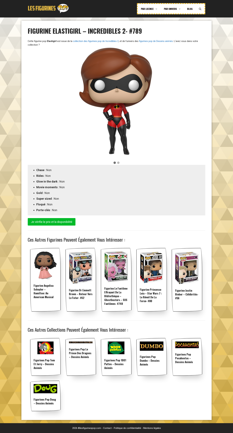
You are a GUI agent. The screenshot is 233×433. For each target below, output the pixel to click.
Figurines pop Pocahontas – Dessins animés (184, 358)
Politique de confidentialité (127, 428)
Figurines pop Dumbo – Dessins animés (149, 360)
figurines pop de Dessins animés (156, 41)
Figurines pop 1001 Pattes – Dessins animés (115, 364)
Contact (107, 428)
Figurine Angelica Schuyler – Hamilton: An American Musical (44, 291)
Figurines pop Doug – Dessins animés (45, 401)
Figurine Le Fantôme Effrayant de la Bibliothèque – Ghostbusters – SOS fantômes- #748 (115, 296)
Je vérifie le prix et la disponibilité (51, 221)
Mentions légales (152, 428)
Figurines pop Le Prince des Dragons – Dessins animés (80, 353)
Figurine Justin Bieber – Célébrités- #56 (186, 294)
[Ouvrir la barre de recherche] (200, 9)
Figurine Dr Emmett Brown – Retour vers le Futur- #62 (80, 294)
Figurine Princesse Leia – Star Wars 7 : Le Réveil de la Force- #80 (151, 295)
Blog (190, 8)
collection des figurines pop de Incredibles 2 (96, 41)
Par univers (170, 8)
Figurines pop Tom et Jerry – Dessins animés (44, 364)
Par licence (147, 8)
